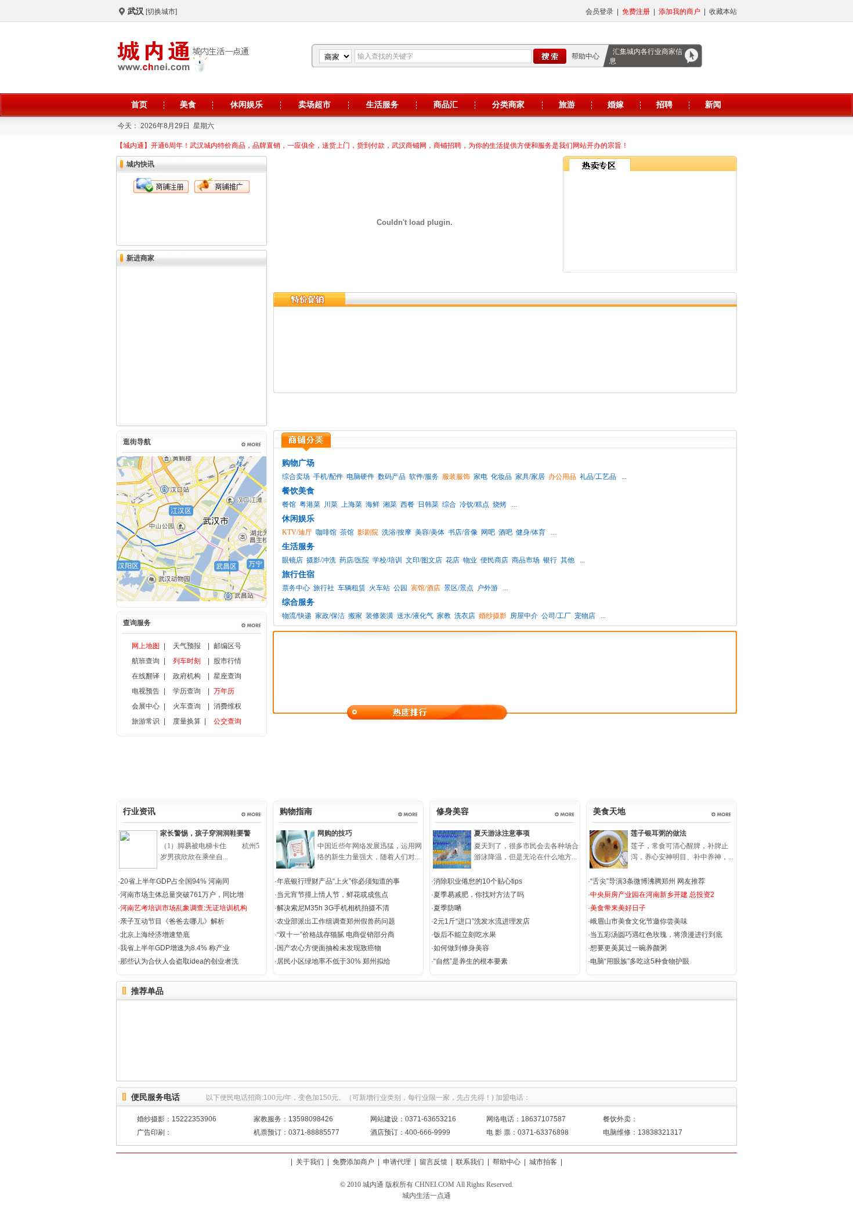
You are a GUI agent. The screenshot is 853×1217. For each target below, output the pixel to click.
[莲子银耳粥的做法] (609, 866)
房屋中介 (524, 616)
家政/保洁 (330, 616)
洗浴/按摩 (396, 532)
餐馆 (289, 504)
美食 (188, 104)
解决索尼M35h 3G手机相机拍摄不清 (333, 908)
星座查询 (227, 676)
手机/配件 (328, 477)
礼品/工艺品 (598, 477)
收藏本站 (723, 12)
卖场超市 (314, 104)
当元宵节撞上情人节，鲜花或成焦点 (332, 895)
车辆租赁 (352, 588)
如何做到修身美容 (461, 948)
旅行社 (323, 588)
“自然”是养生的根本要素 (470, 961)
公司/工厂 (556, 616)
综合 (449, 504)
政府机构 (187, 676)
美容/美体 (429, 532)
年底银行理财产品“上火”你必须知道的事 (338, 881)
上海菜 (351, 504)
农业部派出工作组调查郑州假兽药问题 (336, 921)
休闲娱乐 (246, 104)
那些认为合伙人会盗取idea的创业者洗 (179, 961)
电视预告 (146, 691)
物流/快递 (297, 616)
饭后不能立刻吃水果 (464, 935)
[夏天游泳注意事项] (452, 866)
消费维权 (227, 706)
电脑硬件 (360, 477)
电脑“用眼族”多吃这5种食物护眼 (639, 961)
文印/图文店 (424, 560)
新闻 (713, 104)
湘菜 (390, 504)
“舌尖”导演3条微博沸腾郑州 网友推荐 (647, 881)
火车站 (379, 588)
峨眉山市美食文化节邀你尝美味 (639, 921)
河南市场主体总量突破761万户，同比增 (182, 895)
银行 (550, 560)
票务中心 (296, 588)
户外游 (487, 588)
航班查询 (146, 661)
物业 (470, 560)
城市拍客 (543, 1162)
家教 (444, 616)
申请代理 (397, 1162)
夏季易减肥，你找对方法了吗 (478, 895)
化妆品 (501, 477)
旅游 (567, 104)
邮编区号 (227, 646)
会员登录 (599, 12)
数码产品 (392, 477)
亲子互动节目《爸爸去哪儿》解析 (172, 921)
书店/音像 (463, 532)
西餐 (407, 504)
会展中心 (146, 706)
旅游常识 (146, 721)
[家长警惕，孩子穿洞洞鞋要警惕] (138, 866)
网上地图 (146, 646)
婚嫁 (616, 104)
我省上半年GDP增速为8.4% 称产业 (175, 948)
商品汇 (445, 104)
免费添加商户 (353, 1162)
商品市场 (526, 560)
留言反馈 (433, 1162)
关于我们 (310, 1162)
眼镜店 (292, 560)
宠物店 (584, 616)
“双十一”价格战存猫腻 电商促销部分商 (336, 935)
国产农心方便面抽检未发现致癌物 (329, 948)
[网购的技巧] (295, 866)
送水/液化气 (415, 616)
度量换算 (187, 721)
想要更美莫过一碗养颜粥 (628, 948)
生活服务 (382, 104)
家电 (480, 477)
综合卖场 (296, 477)
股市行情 (227, 661)
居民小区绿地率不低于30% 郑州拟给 (334, 961)
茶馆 (347, 532)
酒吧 (505, 532)
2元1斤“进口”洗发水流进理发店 (481, 921)
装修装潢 (379, 616)
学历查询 (187, 691)
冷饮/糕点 (474, 504)
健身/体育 (530, 532)
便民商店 (494, 560)
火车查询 (187, 706)
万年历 (224, 691)
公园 (400, 588)
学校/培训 (387, 560)
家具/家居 (530, 477)
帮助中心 (585, 56)
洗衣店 (464, 616)
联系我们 (470, 1162)
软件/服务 (424, 477)
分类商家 (508, 104)
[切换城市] (161, 12)
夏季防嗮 (447, 908)
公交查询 (227, 721)
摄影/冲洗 (321, 560)
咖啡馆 (326, 532)
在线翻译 (146, 676)
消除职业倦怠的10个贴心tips (477, 881)
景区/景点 (459, 588)
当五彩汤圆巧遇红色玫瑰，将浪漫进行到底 (656, 935)
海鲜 (372, 504)
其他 (567, 560)
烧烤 (500, 504)
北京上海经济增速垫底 (155, 935)
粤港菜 (309, 504)
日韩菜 (428, 504)
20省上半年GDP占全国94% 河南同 (174, 881)
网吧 (488, 532)
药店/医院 (354, 560)
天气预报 (187, 646)
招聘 (664, 104)
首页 (139, 104)
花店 (453, 560)
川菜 (331, 504)
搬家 (355, 616)
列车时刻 (187, 661)
